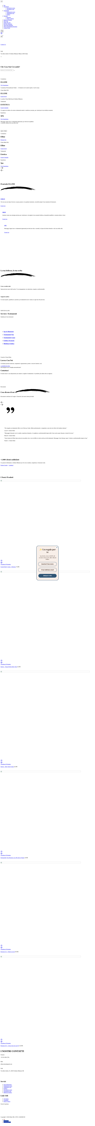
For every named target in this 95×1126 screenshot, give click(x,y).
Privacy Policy (7, 1101)
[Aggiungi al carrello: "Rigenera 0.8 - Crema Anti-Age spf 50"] (1, 1042)
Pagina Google (4, 465)
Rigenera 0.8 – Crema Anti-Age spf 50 (10, 1045)
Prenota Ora (3, 140)
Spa (4, 5)
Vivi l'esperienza (4, 85)
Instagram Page (7, 1122)
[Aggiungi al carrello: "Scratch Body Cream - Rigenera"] (1, 563)
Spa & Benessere (9, 331)
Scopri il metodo (4, 107)
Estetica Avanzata (9, 340)
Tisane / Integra (10, 18)
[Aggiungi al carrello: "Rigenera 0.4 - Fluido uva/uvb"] (1, 948)
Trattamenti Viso (10, 13)
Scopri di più (4, 96)
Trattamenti (6, 10)
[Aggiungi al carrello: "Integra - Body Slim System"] (1, 763)
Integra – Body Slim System (7, 766)
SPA (5, 225)
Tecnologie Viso (10, 9)
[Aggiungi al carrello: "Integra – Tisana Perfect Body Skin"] (1, 663)
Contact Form (7, 28)
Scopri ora (3, 206)
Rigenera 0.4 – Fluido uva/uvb (8, 951)
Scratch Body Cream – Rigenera (8, 566)
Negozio (6, 16)
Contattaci (11, 465)
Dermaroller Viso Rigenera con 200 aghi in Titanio (12, 857)
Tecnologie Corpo (11, 8)
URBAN (3, 199)
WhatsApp (6, 1120)
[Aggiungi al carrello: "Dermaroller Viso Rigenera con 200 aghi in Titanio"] (1, 854)
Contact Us (3, 44)
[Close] (57, 547)
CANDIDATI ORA (5, 366)
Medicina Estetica (8, 20)
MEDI (4, 212)
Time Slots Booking (8, 25)
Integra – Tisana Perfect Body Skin (9, 666)
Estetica (8, 14)
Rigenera (9, 17)
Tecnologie (6, 6)
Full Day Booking (8, 24)
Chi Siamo (6, 1098)
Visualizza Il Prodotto (6, 564)
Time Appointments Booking (10, 26)
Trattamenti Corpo (11, 12)
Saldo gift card (7, 22)
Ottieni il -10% (47, 575)
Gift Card (6, 21)
